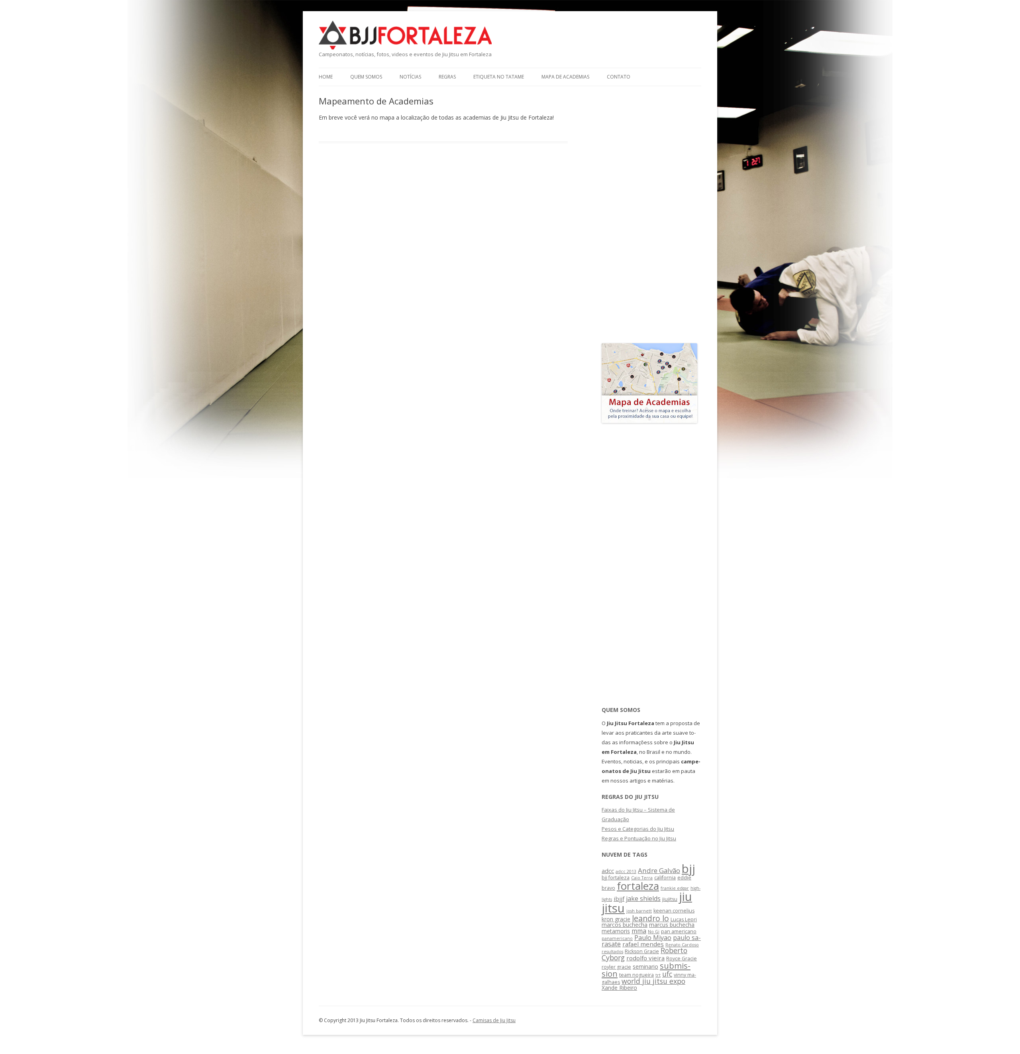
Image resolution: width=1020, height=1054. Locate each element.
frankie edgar (675, 888)
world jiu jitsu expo (653, 981)
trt (658, 975)
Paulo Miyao (652, 937)
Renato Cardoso (682, 945)
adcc (608, 871)
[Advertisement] (649, 215)
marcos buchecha (624, 924)
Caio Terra (642, 878)
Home (326, 76)
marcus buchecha (671, 924)
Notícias (410, 76)
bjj (688, 869)
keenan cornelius (673, 910)
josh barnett (639, 911)
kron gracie (616, 919)
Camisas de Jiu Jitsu (494, 1020)
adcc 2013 (626, 871)
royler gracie (616, 967)
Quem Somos (366, 76)
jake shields (643, 898)
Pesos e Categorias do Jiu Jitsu (638, 828)
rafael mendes (643, 944)
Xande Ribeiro (619, 987)
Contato (618, 76)
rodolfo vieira (645, 958)
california (665, 877)
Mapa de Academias (565, 76)
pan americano (678, 931)
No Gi (653, 931)
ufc (667, 974)
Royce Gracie (681, 958)
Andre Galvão (659, 870)
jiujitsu (669, 899)
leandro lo (650, 918)
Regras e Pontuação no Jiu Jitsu (639, 838)
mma (639, 930)
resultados (612, 951)
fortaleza (638, 886)
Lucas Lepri (684, 919)
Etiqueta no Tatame (498, 76)
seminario (645, 966)
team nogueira (636, 974)
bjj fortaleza (616, 877)
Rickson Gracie (642, 951)
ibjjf (619, 899)
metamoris (616, 931)
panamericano (617, 938)
